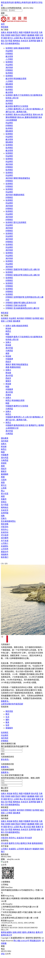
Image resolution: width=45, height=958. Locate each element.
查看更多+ (5, 767)
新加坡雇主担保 (19, 79)
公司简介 (4, 543)
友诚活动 (4, 532)
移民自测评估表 (7, 2)
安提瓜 (3, 502)
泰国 (13, 35)
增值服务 (4, 554)
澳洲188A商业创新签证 (22, 115)
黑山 (21, 38)
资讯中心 (4, 530)
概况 (7, 714)
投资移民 (9, 48)
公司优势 (4, 549)
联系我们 (4, 557)
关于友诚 (4, 541)
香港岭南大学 (6, 935)
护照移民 (9, 54)
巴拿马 (3, 518)
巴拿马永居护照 (19, 305)
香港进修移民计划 (20, 425)
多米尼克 (24, 41)
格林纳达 (16, 41)
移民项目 (9, 711)
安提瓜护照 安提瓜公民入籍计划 (26, 275)
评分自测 (4, 535)
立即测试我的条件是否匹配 (12, 704)
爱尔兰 (10, 38)
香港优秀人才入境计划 (22, 109)
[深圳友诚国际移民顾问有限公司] (14, 21)
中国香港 (26, 32)
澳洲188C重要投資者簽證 (27, 117)
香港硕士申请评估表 (22, 2)
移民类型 (4, 313)
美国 (33, 38)
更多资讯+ (5, 760)
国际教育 (9, 84)
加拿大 (3, 32)
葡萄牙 (24, 35)
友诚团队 (4, 546)
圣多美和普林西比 (12, 43)
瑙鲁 (38, 41)
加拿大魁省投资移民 (21, 48)
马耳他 (3, 480)
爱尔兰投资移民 (19, 222)
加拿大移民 (17, 932)
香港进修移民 (37, 843)
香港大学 (39, 932)
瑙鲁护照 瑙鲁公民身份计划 (24, 303)
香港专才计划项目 (20, 106)
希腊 (37, 35)
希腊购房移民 (18, 195)
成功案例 (4, 538)
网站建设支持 (35, 941)
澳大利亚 (34, 32)
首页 (3, 24)
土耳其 (16, 38)
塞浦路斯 (31, 35)
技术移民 (9, 73)
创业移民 (9, 51)
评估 (3, 954)
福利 (7, 720)
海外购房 (9, 67)
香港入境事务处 (28, 932)
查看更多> (5, 701)
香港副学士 (33, 425)
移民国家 (4, 27)
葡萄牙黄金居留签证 (21, 178)
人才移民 (9, 59)
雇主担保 (9, 56)
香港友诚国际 (6, 932)
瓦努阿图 (32, 41)
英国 (5, 38)
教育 (7, 722)
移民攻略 (4, 524)
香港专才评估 (14, 843)
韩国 (21, 32)
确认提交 (4, 788)
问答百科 (4, 527)
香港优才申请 (25, 843)
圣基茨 (38, 38)
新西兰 (15, 32)
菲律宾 (8, 35)
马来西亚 (9, 351)
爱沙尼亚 (27, 38)
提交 (3, 754)
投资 (7, 725)
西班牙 (18, 35)
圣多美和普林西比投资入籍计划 (26, 308)
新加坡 (9, 32)
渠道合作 (4, 552)
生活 (7, 717)
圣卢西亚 (8, 41)
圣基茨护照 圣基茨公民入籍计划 (26, 269)
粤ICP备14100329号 (21, 941)
